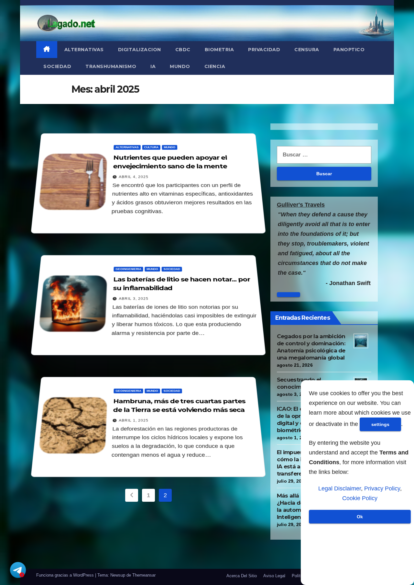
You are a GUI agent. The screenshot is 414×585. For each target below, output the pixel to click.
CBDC (183, 49)
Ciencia (214, 66)
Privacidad (264, 49)
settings (380, 424)
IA (153, 66)
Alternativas (84, 49)
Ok (360, 516)
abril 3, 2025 (134, 299)
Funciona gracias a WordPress (65, 575)
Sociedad (57, 66)
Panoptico (349, 49)
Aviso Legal (274, 575)
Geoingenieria (129, 269)
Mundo (180, 66)
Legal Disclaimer (339, 488)
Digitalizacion (139, 49)
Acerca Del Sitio (241, 575)
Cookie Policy (359, 498)
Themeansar (144, 575)
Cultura (151, 147)
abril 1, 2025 (134, 420)
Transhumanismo (110, 66)
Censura (306, 49)
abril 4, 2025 (134, 177)
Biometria (219, 49)
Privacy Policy (382, 488)
